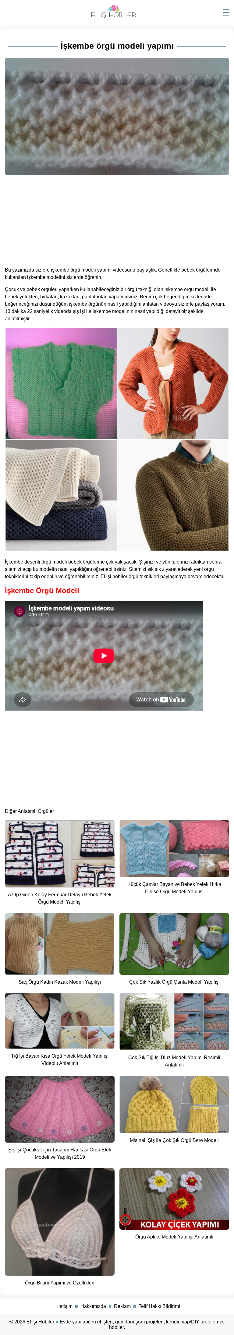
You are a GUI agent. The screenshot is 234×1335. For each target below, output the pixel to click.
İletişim (65, 1306)
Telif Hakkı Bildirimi (159, 1306)
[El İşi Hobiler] (113, 16)
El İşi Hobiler (40, 1321)
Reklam (122, 1306)
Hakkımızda (93, 1306)
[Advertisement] (117, 219)
